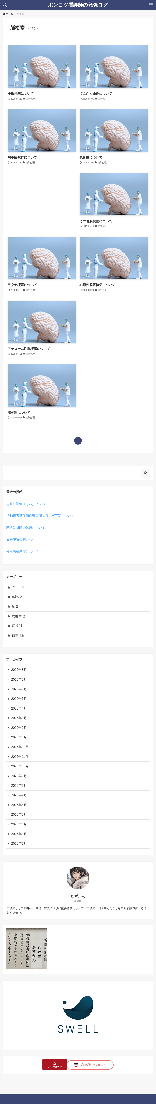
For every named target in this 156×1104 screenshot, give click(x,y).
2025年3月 (19, 834)
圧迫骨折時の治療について (25, 527)
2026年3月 (19, 718)
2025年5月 (19, 814)
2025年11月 (19, 756)
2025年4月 (19, 824)
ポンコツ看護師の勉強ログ (78, 4)
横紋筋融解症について (22, 551)
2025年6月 (19, 805)
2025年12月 (20, 747)
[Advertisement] (42, 198)
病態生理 (18, 616)
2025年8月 (19, 785)
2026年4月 (19, 708)
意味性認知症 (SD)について (26, 504)
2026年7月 (19, 679)
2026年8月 (19, 669)
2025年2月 (19, 843)
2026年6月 (19, 689)
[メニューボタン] (151, 5)
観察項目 (18, 635)
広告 (15, 606)
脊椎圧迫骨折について (22, 540)
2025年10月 (20, 766)
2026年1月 (19, 737)
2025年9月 (19, 776)
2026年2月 (19, 727)
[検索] (145, 472)
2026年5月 (19, 698)
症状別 (17, 625)
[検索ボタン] (5, 5)
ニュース (18, 587)
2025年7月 (19, 795)
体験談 (17, 597)
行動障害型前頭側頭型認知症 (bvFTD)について (40, 515)
